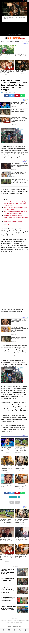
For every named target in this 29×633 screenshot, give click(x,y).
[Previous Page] (12, 502)
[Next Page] (17, 502)
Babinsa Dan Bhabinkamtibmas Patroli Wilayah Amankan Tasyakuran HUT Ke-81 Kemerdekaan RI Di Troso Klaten (15, 203)
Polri (22, 41)
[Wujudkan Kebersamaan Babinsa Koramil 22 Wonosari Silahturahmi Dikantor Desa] (22, 590)
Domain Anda (3, 620)
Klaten (7, 41)
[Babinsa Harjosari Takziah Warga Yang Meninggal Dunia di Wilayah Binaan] (22, 609)
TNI (26, 41)
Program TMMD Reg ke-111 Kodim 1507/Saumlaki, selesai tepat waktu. (7, 571)
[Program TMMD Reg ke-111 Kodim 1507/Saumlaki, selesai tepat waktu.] (22, 572)
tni (18, 496)
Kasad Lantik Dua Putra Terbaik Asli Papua (7, 579)
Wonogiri (17, 41)
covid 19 (15, 496)
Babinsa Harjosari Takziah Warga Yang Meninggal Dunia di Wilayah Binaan (8, 608)
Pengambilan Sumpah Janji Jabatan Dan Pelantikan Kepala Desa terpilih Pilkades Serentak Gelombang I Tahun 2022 (16, 217)
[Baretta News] (14, 38)
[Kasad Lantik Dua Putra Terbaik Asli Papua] (22, 581)
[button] (6, 95)
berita (11, 496)
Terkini (2, 41)
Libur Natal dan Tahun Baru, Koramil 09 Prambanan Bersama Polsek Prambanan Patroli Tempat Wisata (15, 223)
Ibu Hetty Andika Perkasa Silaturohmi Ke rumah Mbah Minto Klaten (8, 599)
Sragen (12, 41)
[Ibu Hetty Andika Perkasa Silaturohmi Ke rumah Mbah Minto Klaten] (22, 600)
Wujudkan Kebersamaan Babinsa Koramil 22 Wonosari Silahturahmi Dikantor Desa (8, 590)
